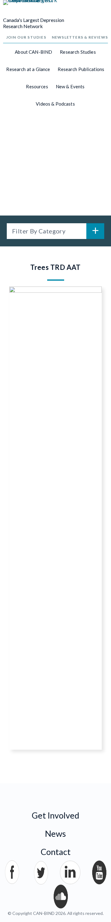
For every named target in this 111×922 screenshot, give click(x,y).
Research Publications (81, 69)
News (55, 833)
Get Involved (55, 815)
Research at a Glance (28, 69)
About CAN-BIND (33, 52)
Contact (56, 852)
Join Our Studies (26, 37)
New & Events (70, 86)
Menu (98, 13)
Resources (37, 86)
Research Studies (78, 52)
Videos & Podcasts (55, 104)
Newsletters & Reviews (80, 37)
